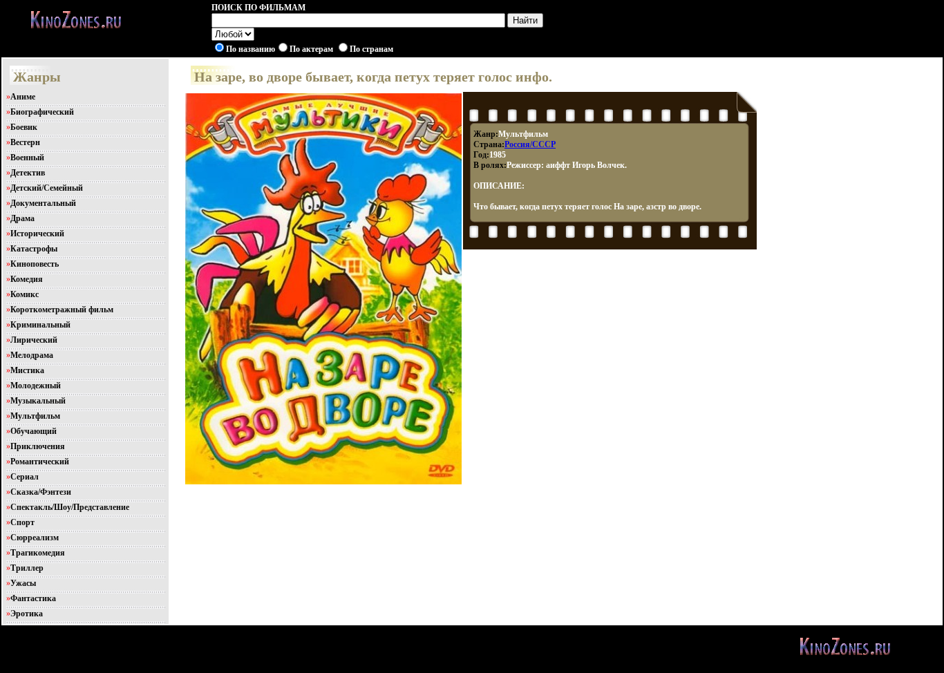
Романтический (39, 461)
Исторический (37, 233)
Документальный (43, 203)
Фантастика (33, 598)
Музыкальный (38, 401)
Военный (27, 157)
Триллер (27, 568)
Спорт (22, 522)
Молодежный (35, 385)
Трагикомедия (37, 553)
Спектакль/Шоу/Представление (69, 507)
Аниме (22, 97)
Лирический (33, 340)
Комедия (26, 279)
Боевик (23, 127)
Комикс (24, 294)
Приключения (37, 446)
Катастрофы (33, 249)
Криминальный (40, 325)
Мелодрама (31, 355)
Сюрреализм (34, 537)
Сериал (24, 477)
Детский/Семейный (46, 188)
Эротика (26, 613)
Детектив (27, 173)
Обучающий (33, 431)
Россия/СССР (530, 144)
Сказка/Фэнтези (40, 492)
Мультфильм (35, 416)
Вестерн (25, 142)
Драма (22, 218)
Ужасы (23, 583)
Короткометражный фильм (61, 309)
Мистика (27, 370)
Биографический (42, 112)
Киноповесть (34, 264)
